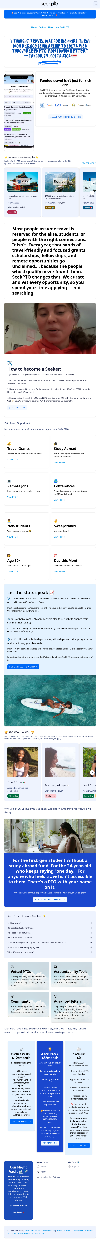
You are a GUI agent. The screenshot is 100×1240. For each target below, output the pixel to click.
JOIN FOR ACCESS (17, 407)
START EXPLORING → (21, 1121)
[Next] (92, 192)
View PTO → (12, 459)
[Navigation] (4, 4)
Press (59, 1230)
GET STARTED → (50, 1143)
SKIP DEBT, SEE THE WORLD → (23, 666)
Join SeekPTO (41, 1233)
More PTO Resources (73, 1230)
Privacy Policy (48, 1230)
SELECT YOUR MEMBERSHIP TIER (65, 117)
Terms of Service (32, 1230)
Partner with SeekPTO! (22, 1233)
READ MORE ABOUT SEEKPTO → (50, 899)
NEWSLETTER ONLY (79, 1145)
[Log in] (95, 3)
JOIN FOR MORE (88, 163)
